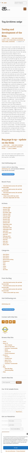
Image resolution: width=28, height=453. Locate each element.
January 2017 (6, 222)
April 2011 (5, 243)
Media (6, 350)
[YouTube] (6, 321)
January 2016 (6, 226)
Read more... (19, 411)
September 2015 (7, 227)
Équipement (6, 261)
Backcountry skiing (8, 259)
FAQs (4, 372)
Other (7, 38)
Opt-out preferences (11, 451)
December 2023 (7, 212)
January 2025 (6, 209)
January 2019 (6, 219)
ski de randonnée (11, 40)
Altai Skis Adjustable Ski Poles (11, 197)
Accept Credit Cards (5, 333)
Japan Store (8, 360)
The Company (8, 345)
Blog (4, 367)
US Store (7, 356)
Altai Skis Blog (8, 368)
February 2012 (6, 236)
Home (4, 341)
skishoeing (12, 41)
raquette (4, 146)
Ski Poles (5, 269)
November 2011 (7, 238)
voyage (3, 148)
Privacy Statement (20, 451)
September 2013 (7, 229)
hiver (13, 38)
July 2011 (5, 239)
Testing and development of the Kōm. (12, 32)
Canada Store (8, 358)
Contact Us (8, 351)
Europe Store (8, 361)
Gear (4, 38)
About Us (5, 343)
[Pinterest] (10, 321)
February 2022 (6, 216)
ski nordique (19, 40)
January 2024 (6, 211)
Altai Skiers (6, 254)
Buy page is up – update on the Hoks (14, 141)
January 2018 (6, 221)
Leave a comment (12, 148)
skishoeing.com (6, 168)
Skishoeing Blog (9, 370)
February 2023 (6, 214)
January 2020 (6, 217)
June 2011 (5, 241)
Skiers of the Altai (9, 346)
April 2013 (5, 231)
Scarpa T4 (4, 40)
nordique (20, 38)
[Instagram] (13, 321)
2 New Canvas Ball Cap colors (11, 196)
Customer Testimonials (11, 348)
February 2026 (6, 207)
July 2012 (5, 234)
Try (4, 365)
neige (16, 38)
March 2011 (6, 244)
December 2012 (7, 232)
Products (5, 355)
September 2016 (7, 224)
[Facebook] (3, 321)
